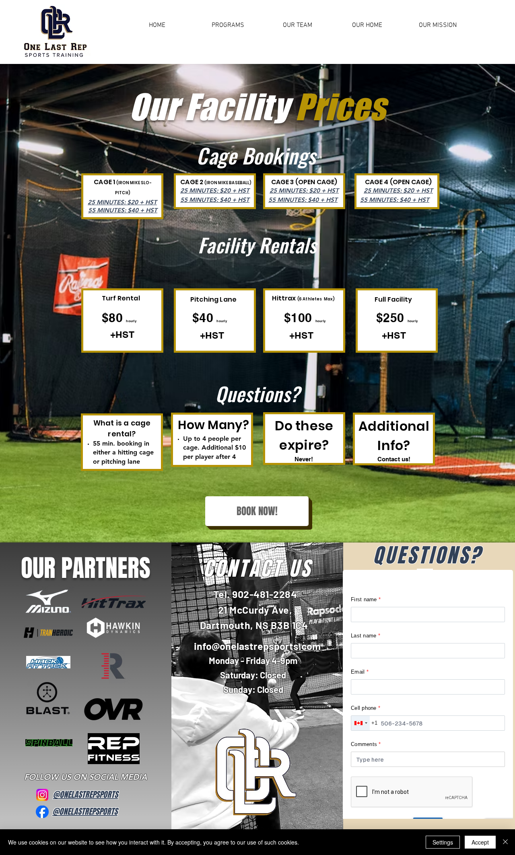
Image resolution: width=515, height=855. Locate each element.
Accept (480, 842)
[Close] (505, 842)
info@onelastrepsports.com (257, 646)
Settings (443, 842)
